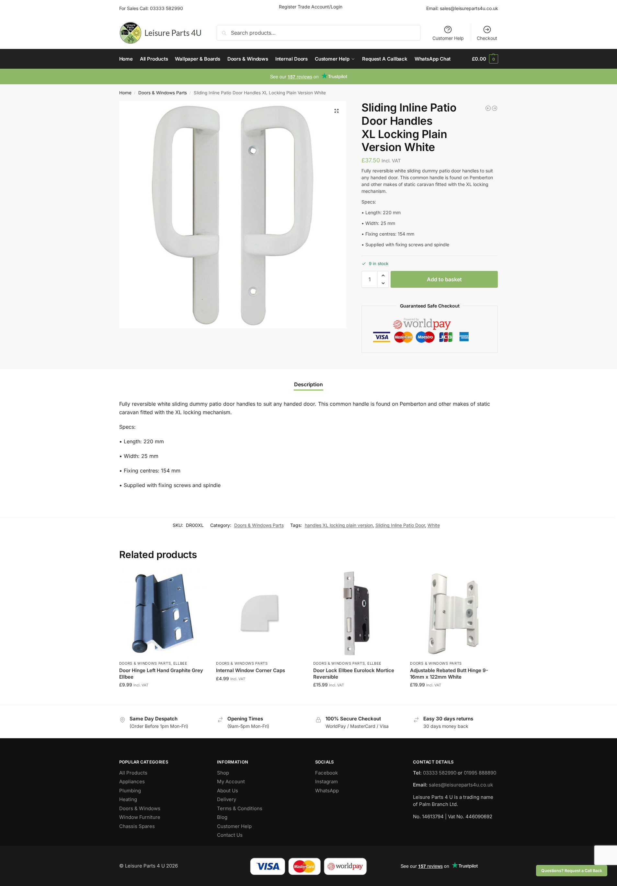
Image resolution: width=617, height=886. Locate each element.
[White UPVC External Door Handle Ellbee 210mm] (488, 108)
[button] (485, 59)
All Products (133, 773)
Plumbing (130, 790)
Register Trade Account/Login (310, 6)
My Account (231, 781)
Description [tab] (308, 384)
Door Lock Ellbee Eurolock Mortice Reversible (353, 673)
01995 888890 (480, 773)
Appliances (132, 781)
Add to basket (444, 279)
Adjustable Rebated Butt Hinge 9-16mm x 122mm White (449, 673)
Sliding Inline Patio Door (400, 525)
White (434, 525)
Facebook (326, 773)
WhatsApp (327, 790)
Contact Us (230, 835)
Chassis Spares (137, 826)
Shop (223, 773)
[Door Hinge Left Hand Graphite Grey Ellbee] (163, 613)
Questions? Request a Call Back (571, 870)
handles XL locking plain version (339, 525)
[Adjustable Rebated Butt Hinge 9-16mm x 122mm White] (453, 613)
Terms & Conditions (239, 808)
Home (125, 92)
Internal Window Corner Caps (250, 670)
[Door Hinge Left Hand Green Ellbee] (494, 108)
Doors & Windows (139, 808)
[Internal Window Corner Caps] (259, 613)
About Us (227, 790)
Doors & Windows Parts (162, 92)
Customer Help (448, 38)
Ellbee (180, 663)
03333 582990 (166, 8)
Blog (222, 817)
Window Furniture (139, 817)
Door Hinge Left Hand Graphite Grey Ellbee (161, 673)
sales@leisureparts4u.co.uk (469, 8)
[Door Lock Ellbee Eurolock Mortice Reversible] (357, 613)
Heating (128, 799)
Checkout (487, 38)
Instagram (326, 781)
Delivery (226, 799)
